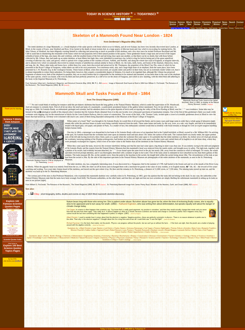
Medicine (74, 238)
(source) (210, 104)
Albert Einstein (72, 217)
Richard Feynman (73, 223)
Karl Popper (207, 230)
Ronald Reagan (170, 230)
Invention (210, 236)
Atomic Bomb (49, 236)
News (206, 28)
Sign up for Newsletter (232, 121)
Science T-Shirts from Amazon (12, 120)
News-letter (225, 23)
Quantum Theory (132, 238)
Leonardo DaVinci (184, 230)
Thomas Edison (176, 228)
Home (193, 28)
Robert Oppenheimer (135, 232)
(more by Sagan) (136, 213)
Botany (133, 236)
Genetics (178, 236)
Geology (186, 236)
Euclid (12, 233)
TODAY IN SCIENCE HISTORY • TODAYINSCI (123, 14)
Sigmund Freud (102, 230)
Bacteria (115, 236)
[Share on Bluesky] (225, 111)
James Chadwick (12, 216)
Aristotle (187, 228)
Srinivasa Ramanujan (135, 228)
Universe (183, 238)
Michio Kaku (197, 230)
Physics (112, 238)
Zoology (127, 240)
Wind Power (205, 238)
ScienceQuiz (181, 23)
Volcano (191, 238)
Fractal (171, 236)
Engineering (88, 236)
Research (143, 238)
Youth (121, 240)
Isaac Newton (97, 228)
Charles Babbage (12, 230)
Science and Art (154, 238)
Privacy (231, 28)
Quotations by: (73, 228)
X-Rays (114, 240)
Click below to (12, 243)
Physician (120, 238)
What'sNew (189, 23)
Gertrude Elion (12, 213)
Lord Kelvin (108, 228)
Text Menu (199, 28)
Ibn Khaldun (12, 232)
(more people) (165, 232)
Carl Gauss (12, 223)
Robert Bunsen (115, 230)
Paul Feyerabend (12, 224)
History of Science (198, 236)
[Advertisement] (122, 6)
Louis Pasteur (128, 230)
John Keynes (12, 221)
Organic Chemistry (101, 238)
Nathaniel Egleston (127, 204)
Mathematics (53, 238)
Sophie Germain (12, 212)
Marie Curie (196, 228)
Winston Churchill (77, 230)
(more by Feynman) (98, 225)
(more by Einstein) (169, 219)
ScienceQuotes (172, 23)
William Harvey (12, 219)
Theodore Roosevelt (141, 230)
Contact (240, 22)
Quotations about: (35, 236)
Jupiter (29, 238)
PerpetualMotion (216, 23)
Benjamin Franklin (208, 228)
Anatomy (97, 236)
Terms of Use (239, 28)
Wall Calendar (213, 28)
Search (232, 22)
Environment (162, 236)
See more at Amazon (12, 185)
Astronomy (106, 236)
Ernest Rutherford (12, 214)
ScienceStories (197, 23)
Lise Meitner (12, 229)
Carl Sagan (71, 210)
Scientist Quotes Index (12, 239)
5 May (36, 194)
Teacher (165, 238)
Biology (59, 236)
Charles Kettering (151, 232)
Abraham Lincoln (157, 230)
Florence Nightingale (161, 228)
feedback (18, 261)
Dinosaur (152, 236)
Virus (197, 238)
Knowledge (37, 238)
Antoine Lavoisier (12, 228)
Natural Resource (85, 238)
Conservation (143, 236)
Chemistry (67, 236)
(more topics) (137, 239)
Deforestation (77, 236)
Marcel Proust (13, 217)
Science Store (223, 28)
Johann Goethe (120, 232)
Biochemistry (124, 236)
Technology (174, 238)
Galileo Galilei (90, 230)
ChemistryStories (206, 23)
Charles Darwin (119, 228)
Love (45, 238)
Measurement (64, 238)
